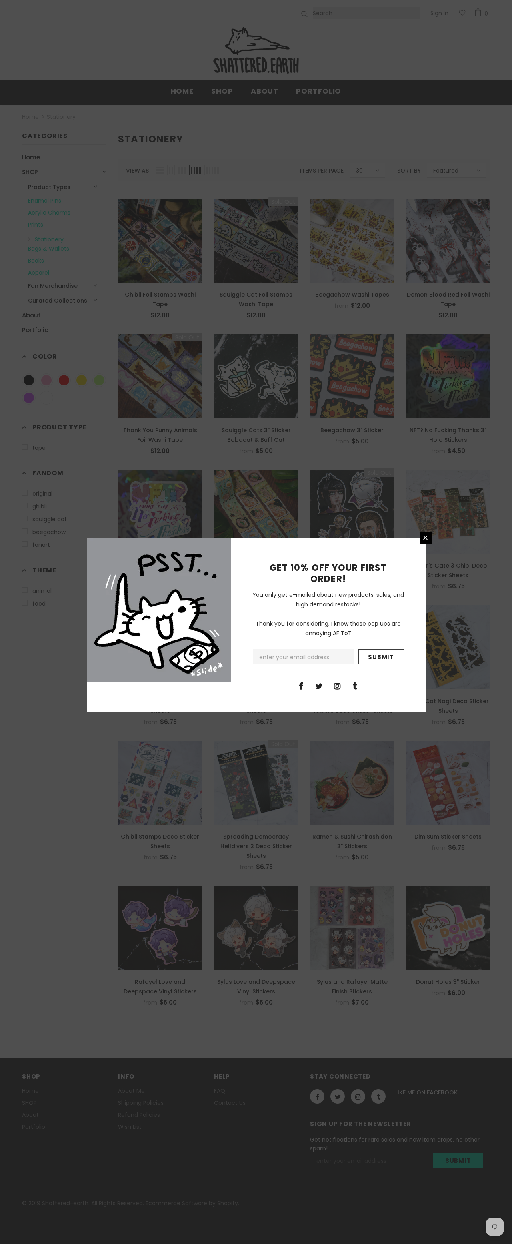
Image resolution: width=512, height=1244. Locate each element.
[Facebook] (301, 686)
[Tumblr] (355, 686)
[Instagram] (337, 686)
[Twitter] (319, 686)
